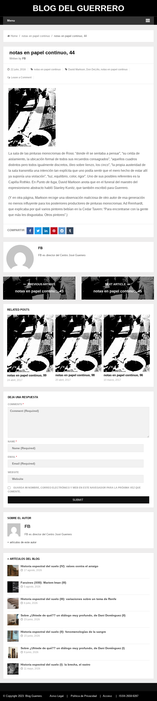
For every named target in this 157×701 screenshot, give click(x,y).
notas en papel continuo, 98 (75, 375)
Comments (16, 404)
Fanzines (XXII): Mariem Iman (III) (43, 582)
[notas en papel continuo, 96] (127, 343)
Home (14, 35)
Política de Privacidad (84, 696)
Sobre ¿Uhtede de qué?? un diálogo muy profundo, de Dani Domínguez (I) (73, 648)
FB (24, 58)
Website (13, 472)
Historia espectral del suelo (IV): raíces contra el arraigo (59, 566)
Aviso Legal (57, 696)
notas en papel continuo (36, 35)
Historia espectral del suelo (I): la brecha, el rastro (55, 664)
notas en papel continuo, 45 (117, 291)
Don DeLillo (93, 69)
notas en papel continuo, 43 (39, 291)
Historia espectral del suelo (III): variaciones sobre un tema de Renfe (68, 599)
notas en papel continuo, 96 (123, 375)
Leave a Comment (21, 77)
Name (12, 441)
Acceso (107, 696)
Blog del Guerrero (78, 8)
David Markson (76, 69)
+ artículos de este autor (21, 542)
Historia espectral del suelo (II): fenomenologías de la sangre (63, 631)
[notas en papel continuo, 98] (78, 343)
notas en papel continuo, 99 (26, 375)
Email (12, 457)
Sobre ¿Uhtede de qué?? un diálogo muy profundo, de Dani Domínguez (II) (73, 615)
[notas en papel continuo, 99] (30, 343)
